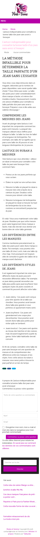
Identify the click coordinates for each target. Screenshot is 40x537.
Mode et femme (13, 529)
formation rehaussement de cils (16, 516)
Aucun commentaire (21, 52)
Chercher (20, 469)
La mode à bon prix (11, 519)
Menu (3, 21)
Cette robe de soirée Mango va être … (18, 485)
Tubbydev (27, 534)
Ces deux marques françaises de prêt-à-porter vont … (19, 495)
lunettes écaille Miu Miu (13, 490)
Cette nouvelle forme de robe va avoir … (20, 506)
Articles (31, 531)
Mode (6, 52)
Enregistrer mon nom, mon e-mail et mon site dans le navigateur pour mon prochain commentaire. (19, 429)
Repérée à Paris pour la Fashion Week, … (19, 502)
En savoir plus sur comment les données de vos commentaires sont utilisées (19, 445)
